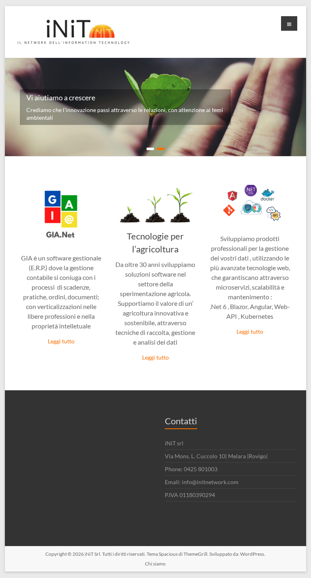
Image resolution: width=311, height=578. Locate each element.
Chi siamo (155, 564)
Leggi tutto (61, 341)
